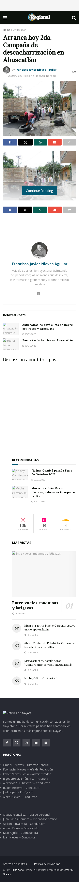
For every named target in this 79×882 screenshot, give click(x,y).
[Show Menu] (5, 17)
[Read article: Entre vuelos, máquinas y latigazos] (44, 574)
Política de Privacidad (47, 864)
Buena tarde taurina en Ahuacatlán (47, 340)
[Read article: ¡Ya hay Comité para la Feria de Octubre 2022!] (20, 474)
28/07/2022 (39, 479)
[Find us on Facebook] (7, 742)
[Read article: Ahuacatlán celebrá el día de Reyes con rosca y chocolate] (11, 329)
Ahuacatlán (19, 30)
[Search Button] (74, 17)
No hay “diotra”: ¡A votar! (40, 678)
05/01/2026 (30, 334)
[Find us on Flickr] (46, 742)
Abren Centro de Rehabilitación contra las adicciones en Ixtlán (49, 645)
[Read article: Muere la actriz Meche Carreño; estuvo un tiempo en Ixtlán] (20, 492)
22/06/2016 (15, 76)
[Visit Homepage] (39, 17)
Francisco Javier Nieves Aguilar (36, 69)
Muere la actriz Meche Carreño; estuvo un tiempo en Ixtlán (53, 492)
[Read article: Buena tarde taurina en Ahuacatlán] (11, 344)
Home (6, 30)
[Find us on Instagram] (26, 742)
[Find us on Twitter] (16, 742)
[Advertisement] (39, 5)
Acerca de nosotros (15, 864)
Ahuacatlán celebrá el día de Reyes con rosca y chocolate (47, 327)
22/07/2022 (39, 501)
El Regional (18, 870)
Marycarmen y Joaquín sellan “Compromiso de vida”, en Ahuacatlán (48, 663)
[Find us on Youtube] (36, 742)
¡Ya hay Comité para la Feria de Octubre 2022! (51, 472)
